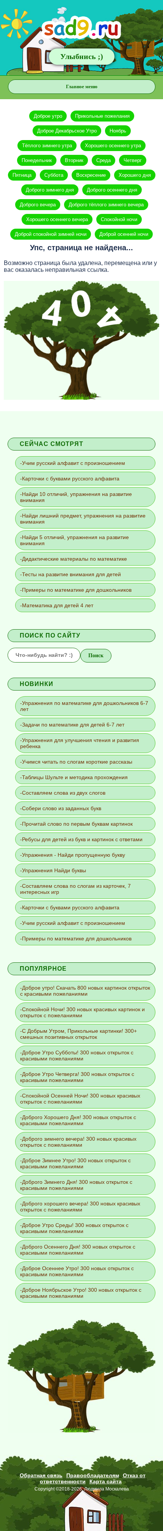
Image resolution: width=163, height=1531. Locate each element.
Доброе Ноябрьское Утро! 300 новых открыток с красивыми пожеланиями (80, 1293)
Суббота (53, 175)
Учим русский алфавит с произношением (73, 463)
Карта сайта (105, 1481)
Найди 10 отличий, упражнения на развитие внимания (76, 497)
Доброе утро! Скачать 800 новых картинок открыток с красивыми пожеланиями (85, 991)
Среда (103, 160)
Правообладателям (92, 1475)
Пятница (22, 175)
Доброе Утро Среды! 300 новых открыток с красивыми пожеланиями (74, 1228)
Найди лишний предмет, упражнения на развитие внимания (83, 519)
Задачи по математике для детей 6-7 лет (73, 725)
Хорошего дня (135, 175)
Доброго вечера (38, 204)
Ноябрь (118, 131)
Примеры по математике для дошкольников (77, 590)
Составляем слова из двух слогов (63, 793)
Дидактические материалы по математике (74, 559)
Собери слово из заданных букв (61, 808)
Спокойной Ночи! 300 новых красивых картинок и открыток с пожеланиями (82, 1012)
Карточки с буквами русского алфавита (70, 479)
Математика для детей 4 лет (57, 605)
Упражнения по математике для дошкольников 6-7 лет (84, 706)
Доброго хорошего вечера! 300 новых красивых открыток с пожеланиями (80, 1206)
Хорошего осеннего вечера (57, 219)
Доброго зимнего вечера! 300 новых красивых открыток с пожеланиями (78, 1142)
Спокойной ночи (119, 219)
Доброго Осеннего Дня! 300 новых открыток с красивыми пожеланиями (77, 1250)
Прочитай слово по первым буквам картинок (77, 824)
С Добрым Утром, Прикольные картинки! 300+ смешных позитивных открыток (78, 1034)
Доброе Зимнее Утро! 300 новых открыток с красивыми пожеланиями (75, 1163)
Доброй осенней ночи (123, 234)
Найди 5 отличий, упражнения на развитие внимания (74, 540)
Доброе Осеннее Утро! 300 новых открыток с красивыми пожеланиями (77, 1271)
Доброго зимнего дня (50, 190)
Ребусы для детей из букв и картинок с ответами (82, 839)
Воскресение (91, 175)
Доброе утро (48, 116)
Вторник (74, 160)
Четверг (133, 160)
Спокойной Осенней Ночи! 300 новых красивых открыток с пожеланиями (80, 1099)
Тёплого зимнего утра (47, 145)
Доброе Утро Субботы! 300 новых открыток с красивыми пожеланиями (76, 1055)
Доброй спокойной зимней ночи (50, 234)
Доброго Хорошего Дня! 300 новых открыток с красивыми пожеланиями (78, 1120)
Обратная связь (41, 1475)
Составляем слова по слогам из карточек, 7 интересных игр (75, 889)
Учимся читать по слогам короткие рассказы (77, 762)
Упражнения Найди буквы (54, 870)
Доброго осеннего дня (112, 190)
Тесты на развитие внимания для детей (71, 574)
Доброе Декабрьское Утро (67, 131)
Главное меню (81, 86)
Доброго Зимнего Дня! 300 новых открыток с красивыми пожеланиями (76, 1185)
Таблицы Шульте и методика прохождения (75, 777)
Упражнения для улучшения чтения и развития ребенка (79, 743)
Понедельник (37, 160)
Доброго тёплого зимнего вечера (106, 204)
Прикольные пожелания (102, 116)
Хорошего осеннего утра (113, 145)
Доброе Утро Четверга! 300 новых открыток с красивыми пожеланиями (77, 1077)
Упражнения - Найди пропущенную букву (73, 855)
